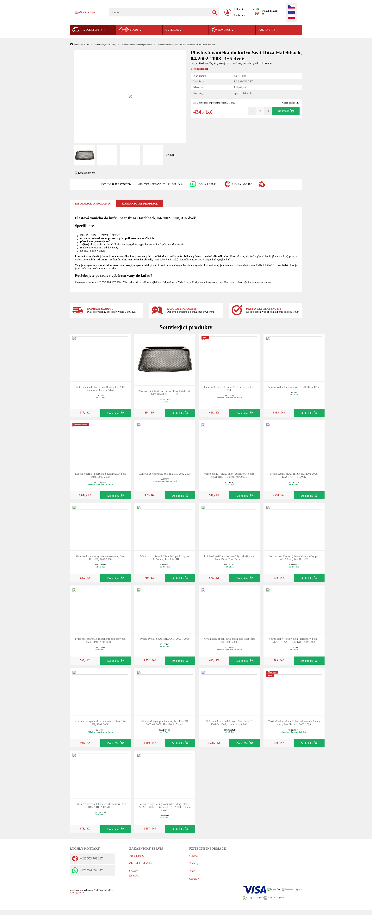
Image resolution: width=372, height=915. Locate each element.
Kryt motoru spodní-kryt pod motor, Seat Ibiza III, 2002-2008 (229, 640)
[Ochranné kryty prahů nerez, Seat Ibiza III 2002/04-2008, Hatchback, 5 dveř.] (165, 691)
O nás (192, 871)
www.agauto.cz (77, 892)
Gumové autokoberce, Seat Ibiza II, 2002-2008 (165, 473)
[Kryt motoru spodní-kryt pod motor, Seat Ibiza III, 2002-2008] (229, 609)
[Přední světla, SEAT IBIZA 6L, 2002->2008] (165, 609)
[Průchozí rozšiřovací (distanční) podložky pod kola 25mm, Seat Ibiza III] (229, 526)
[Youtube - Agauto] (274, 898)
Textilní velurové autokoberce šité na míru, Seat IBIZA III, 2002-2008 (100, 806)
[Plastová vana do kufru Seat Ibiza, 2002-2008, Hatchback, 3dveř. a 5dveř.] (100, 357)
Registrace (239, 15)
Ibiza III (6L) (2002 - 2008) (105, 45)
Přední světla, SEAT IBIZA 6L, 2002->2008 (164, 638)
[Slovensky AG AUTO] (291, 12)
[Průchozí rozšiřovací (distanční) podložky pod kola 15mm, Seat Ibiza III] (100, 609)
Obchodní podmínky (140, 863)
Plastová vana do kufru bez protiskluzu (137, 45)
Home (76, 45)
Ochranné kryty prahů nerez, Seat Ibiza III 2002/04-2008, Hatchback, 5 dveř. (164, 723)
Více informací (199, 68)
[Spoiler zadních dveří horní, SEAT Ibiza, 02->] (294, 357)
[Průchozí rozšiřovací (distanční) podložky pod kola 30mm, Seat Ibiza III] (165, 526)
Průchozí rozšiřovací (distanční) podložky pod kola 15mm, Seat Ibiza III (100, 640)
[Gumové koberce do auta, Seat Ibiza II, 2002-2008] (229, 357)
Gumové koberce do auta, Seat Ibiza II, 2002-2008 (229, 389)
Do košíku (284, 111)
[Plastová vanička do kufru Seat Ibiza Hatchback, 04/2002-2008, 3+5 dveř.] (165, 359)
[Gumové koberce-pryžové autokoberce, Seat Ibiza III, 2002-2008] (100, 526)
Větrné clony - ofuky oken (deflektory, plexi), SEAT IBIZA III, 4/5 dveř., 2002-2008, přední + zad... (165, 807)
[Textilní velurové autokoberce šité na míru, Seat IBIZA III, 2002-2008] (100, 774)
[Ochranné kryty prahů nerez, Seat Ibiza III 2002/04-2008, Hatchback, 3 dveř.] (229, 691)
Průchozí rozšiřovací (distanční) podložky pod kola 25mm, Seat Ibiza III (229, 558)
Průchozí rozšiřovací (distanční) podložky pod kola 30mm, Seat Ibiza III (165, 558)
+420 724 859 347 (207, 183)
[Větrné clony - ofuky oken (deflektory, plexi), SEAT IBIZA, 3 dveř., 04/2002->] (229, 443)
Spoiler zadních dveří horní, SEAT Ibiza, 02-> (293, 387)
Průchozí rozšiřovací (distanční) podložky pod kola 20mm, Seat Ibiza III (294, 558)
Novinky (193, 863)
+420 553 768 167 (242, 183)
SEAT (86, 45)
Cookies (133, 871)
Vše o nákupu (136, 855)
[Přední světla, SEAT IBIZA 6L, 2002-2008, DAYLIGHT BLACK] (294, 443)
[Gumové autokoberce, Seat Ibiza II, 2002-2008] (165, 443)
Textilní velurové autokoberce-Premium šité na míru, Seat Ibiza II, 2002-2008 (294, 723)
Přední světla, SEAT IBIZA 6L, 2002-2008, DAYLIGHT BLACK (294, 475)
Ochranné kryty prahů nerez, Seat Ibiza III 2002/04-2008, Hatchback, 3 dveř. (229, 723)
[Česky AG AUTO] (291, 7)
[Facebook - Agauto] (292, 889)
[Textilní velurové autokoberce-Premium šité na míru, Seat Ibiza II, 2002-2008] (294, 691)
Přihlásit (238, 9)
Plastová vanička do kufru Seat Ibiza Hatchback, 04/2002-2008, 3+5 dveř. (186, 45)
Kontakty (194, 878)
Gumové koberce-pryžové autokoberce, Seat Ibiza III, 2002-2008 (100, 558)
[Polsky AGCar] (291, 17)
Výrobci (193, 855)
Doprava (134, 875)
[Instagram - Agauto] (253, 898)
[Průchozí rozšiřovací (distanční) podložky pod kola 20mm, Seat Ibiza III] (294, 526)
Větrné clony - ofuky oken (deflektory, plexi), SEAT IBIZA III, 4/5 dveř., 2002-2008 (294, 640)
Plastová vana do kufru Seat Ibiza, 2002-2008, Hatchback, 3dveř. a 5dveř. (100, 389)
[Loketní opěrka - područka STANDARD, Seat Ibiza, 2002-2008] (100, 443)
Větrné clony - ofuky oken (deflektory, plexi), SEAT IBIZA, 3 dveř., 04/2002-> (229, 475)
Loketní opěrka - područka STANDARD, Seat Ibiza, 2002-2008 (100, 475)
